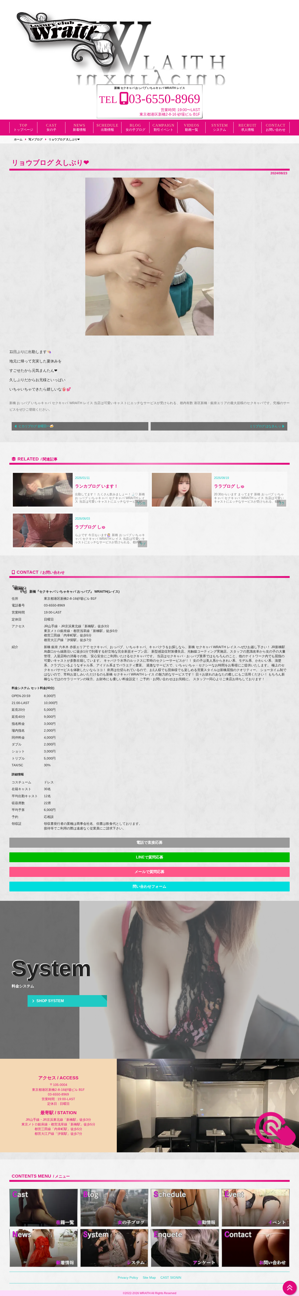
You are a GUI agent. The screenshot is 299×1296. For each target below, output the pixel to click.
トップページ (23, 129)
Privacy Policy (128, 1277)
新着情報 (79, 129)
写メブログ (35, 139)
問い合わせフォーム (149, 886)
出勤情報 (107, 129)
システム (219, 129)
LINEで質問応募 (149, 857)
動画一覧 (191, 129)
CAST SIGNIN (170, 1277)
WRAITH (145, 1293)
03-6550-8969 (54, 605)
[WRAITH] (68, 41)
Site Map (149, 1277)
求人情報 (247, 129)
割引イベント (163, 129)
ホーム (18, 139)
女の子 (51, 129)
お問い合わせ (275, 129)
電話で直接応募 (149, 842)
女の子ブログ (135, 129)
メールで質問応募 (149, 872)
